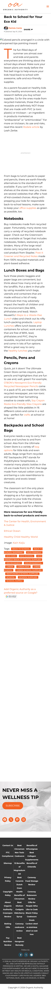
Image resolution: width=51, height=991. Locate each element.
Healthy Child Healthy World (21, 536)
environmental (33, 563)
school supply (14, 581)
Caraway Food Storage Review (31, 881)
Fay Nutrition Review (7, 941)
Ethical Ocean (12, 530)
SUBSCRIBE (13, 805)
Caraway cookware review (19, 927)
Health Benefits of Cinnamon (19, 895)
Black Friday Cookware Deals (32, 916)
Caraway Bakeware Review (32, 895)
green (10, 566)
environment (14, 563)
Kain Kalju (19, 542)
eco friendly (34, 552)
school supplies (28, 577)
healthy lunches (17, 350)
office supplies (27, 208)
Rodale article (31, 127)
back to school (21, 549)
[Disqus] (25, 636)
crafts (27, 414)
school (11, 577)
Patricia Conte (15, 28)
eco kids (11, 556)
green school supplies (29, 570)
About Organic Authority (7, 906)
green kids (23, 566)
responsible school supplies (22, 574)
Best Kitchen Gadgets (19, 906)
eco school (26, 556)
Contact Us (7, 845)
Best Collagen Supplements (31, 856)
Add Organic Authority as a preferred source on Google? (20, 591)
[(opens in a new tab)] (21, 955)
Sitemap (8, 863)
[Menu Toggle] (47, 7)
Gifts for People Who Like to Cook (32, 906)
